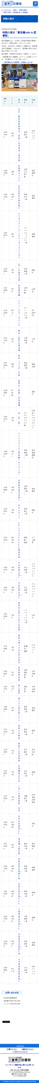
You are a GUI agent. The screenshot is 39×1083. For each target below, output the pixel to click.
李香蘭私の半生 (19, 773)
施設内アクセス (27, 1049)
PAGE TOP (20, 1046)
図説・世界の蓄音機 (19, 340)
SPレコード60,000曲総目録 (19, 540)
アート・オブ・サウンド (19, 313)
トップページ (6, 10)
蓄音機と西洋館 (19, 846)
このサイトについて (20, 1051)
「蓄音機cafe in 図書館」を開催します (16, 62)
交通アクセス (12, 1049)
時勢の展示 (23, 10)
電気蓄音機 (19, 290)
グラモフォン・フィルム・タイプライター (19, 235)
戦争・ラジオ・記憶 (19, 365)
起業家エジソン (19, 173)
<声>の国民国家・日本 (19, 798)
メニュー (35, 5)
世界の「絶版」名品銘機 (19, 393)
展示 (15, 10)
